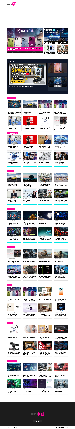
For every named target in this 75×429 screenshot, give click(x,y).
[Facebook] (34, 421)
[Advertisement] (37, 17)
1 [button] (13, 52)
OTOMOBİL (29, 4)
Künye (54, 427)
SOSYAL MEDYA (51, 4)
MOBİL (18, 4)
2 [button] (15, 52)
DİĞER (56, 4)
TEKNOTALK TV (44, 4)
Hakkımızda (58, 427)
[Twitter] (36, 421)
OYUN (39, 4)
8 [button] (29, 52)
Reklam (66, 427)
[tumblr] (41, 421)
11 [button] (36, 52)
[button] (8, 39)
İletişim (62, 427)
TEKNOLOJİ (23, 4)
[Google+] (39, 421)
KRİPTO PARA (34, 4)
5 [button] (22, 52)
